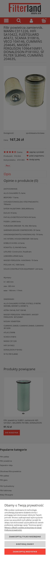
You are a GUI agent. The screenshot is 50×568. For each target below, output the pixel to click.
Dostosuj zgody (25, 544)
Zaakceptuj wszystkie (25, 551)
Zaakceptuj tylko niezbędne (25, 536)
